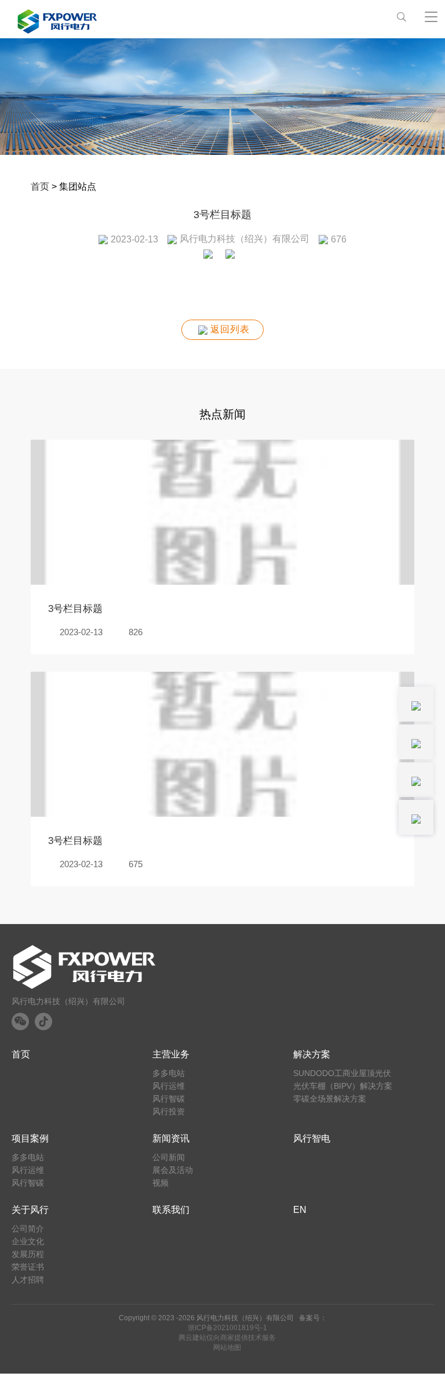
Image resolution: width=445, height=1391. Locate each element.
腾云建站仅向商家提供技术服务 (227, 1338)
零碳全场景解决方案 (329, 1098)
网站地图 (227, 1347)
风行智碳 (168, 1098)
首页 (40, 186)
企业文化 (28, 1241)
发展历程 (28, 1254)
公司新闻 (168, 1157)
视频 (160, 1182)
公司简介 (28, 1228)
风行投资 (168, 1111)
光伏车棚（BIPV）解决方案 (342, 1086)
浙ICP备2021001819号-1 (227, 1328)
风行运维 (168, 1086)
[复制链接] (233, 257)
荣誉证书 (28, 1267)
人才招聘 (28, 1279)
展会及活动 (172, 1170)
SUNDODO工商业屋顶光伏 (342, 1073)
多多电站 (168, 1073)
